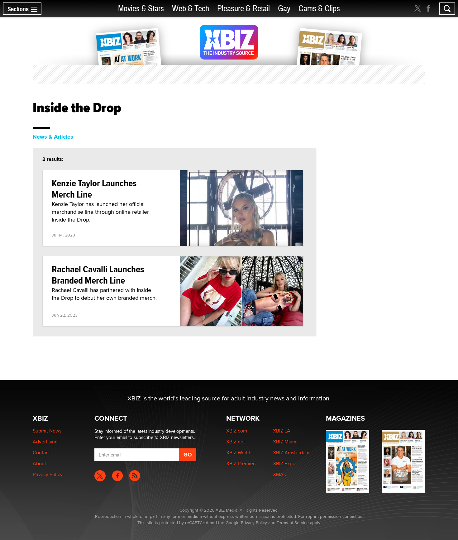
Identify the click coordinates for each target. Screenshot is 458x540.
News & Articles (53, 137)
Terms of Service (293, 522)
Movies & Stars (141, 8)
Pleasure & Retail (243, 8)
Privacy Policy (48, 474)
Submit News (47, 430)
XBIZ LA (281, 430)
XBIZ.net (235, 441)
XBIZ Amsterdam (291, 452)
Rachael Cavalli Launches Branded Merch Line (98, 274)
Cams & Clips (319, 8)
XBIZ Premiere (241, 463)
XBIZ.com (236, 430)
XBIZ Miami (285, 441)
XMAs (279, 474)
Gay (284, 8)
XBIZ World (238, 452)
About (39, 463)
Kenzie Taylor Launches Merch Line (94, 188)
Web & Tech (190, 8)
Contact (41, 452)
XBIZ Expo (284, 463)
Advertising (45, 441)
